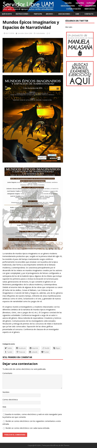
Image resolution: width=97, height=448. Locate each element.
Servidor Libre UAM (25, 33)
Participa (38, 14)
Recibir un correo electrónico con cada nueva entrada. (28, 428)
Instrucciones (22, 14)
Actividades (40, 33)
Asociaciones (64, 14)
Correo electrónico (10, 399)
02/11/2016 (10, 33)
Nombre (6, 392)
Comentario (7, 373)
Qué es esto (7, 14)
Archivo (49, 14)
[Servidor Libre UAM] (48, 10)
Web (4, 407)
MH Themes (65, 445)
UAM (77, 14)
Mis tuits (68, 27)
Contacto (88, 14)
